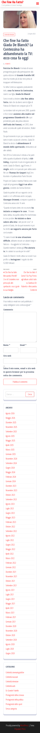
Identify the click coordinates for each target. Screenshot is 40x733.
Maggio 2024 (10, 472)
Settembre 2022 (11, 531)
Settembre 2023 (11, 499)
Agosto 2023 (10, 503)
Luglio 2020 (10, 648)
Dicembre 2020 (11, 626)
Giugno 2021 (10, 599)
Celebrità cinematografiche (15, 672)
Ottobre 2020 (10, 635)
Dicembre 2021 (11, 571)
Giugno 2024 (10, 467)
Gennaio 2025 (11, 454)
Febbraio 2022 (11, 562)
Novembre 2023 (11, 490)
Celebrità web (10, 686)
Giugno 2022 (10, 544)
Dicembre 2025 (11, 422)
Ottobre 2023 (10, 494)
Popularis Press (20, 728)
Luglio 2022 (10, 540)
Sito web (7, 355)
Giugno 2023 (10, 512)
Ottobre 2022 (10, 526)
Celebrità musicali (12, 676)
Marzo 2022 (10, 558)
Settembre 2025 (11, 431)
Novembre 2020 (11, 630)
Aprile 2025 (10, 445)
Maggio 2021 (10, 603)
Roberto (7, 64)
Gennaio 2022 (11, 567)
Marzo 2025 (10, 449)
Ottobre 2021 (10, 580)
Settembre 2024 (11, 463)
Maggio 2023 (10, 517)
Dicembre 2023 (11, 485)
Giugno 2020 (10, 653)
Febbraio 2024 (11, 476)
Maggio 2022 (10, 549)
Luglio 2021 (10, 594)
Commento (8, 309)
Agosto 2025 (10, 436)
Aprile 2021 (10, 608)
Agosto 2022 (10, 535)
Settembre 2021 (11, 585)
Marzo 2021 (10, 612)
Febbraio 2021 (11, 617)
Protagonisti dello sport (14, 704)
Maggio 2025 (10, 440)
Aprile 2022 (10, 553)
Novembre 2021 (11, 576)
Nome (6, 345)
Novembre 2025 (11, 426)
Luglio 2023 (10, 508)
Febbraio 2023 (11, 522)
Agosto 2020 (10, 644)
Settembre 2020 (11, 639)
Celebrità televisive (9, 34)
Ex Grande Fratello (12, 690)
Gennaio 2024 (11, 481)
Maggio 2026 (10, 417)
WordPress (24, 725)
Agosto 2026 (10, 413)
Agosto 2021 (10, 589)
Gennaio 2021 (11, 621)
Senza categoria (11, 708)
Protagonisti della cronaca (15, 695)
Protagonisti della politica (14, 699)
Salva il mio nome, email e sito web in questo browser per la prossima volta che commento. (19, 372)
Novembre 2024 (11, 458)
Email (23, 345)
